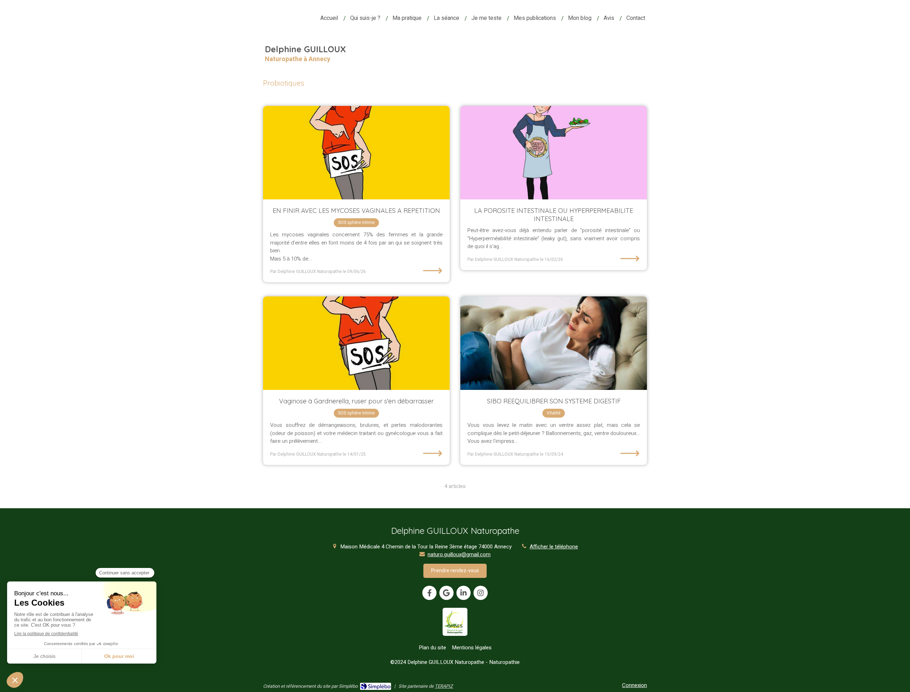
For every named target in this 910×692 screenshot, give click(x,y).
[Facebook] (429, 593)
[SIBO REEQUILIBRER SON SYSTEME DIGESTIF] (553, 343)
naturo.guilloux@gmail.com (459, 554)
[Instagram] (480, 593)
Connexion (634, 685)
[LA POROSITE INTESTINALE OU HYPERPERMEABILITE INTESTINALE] (553, 152)
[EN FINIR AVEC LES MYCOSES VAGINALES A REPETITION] (356, 152)
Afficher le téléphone (554, 547)
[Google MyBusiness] (446, 593)
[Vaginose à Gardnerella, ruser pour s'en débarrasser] (356, 343)
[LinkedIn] (463, 593)
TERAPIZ (444, 686)
